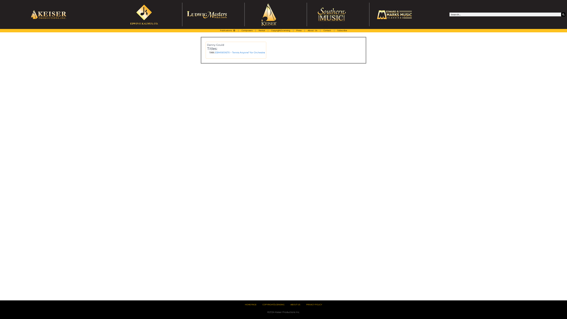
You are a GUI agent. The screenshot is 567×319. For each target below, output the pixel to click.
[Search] (563, 14)
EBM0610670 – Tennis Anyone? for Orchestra (240, 52)
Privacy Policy (314, 304)
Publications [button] (226, 30)
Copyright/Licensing (280, 30)
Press (299, 30)
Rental (262, 30)
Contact (327, 30)
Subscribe (342, 30)
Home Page (250, 304)
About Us (312, 30)
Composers (246, 30)
